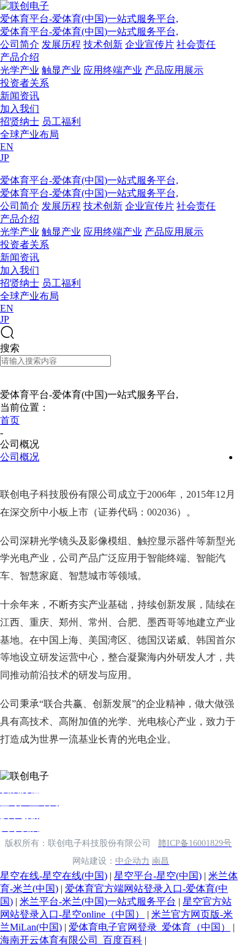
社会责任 (196, 44)
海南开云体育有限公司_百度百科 (71, 940)
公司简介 (19, 44)
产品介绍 (19, 57)
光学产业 (19, 70)
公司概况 (19, 457)
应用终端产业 (112, 70)
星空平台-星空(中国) (158, 875)
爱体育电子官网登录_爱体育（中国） (149, 927)
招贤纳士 (19, 121)
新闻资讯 (19, 96)
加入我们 (19, 108)
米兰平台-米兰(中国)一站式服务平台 (98, 901)
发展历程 (61, 44)
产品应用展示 (174, 70)
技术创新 (103, 44)
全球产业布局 (29, 134)
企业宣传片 (149, 44)
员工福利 (61, 121)
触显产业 (61, 70)
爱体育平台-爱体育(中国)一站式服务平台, (89, 18)
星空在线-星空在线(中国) (53, 875)
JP (4, 157)
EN (6, 146)
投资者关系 (24, 83)
